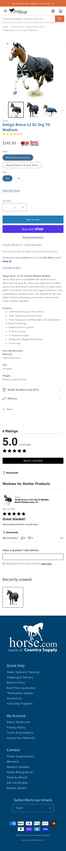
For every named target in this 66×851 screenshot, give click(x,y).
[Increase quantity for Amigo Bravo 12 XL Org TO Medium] (22, 207)
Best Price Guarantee (21, 688)
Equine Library (17, 788)
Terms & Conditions (20, 732)
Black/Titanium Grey (18, 157)
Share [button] (9, 409)
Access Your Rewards (21, 738)
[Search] (59, 18)
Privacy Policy (16, 727)
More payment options (33, 237)
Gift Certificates (17, 783)
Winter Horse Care (35, 26)
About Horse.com (18, 722)
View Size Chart (11, 190)
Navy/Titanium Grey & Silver (22, 165)
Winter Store (18, 26)
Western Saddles (18, 767)
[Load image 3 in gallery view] (50, 109)
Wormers (13, 761)
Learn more (46, 563)
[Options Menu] (61, 538)
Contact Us (14, 698)
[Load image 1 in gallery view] (16, 109)
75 (18, 178)
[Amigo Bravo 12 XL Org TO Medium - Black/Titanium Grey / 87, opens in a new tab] (8, 499)
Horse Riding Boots (20, 772)
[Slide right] (62, 110)
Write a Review (33, 460)
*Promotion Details (20, 693)
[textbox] (33, 557)
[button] (33, 390)
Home (5, 26)
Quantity (7, 200)
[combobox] (33, 18)
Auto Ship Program (20, 703)
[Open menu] (5, 11)
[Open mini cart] (60, 11)
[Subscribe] (50, 808)
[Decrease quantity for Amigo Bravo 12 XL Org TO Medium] (6, 207)
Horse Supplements (20, 756)
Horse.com (27, 835)
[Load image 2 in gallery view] (32, 109)
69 (7, 178)
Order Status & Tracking (23, 672)
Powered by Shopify (41, 835)
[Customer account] (53, 11)
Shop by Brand (17, 777)
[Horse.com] (18, 11)
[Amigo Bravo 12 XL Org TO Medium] (12, 597)
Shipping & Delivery (20, 677)
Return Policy (16, 682)
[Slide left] (3, 110)
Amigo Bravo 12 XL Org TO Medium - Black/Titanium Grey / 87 (32, 501)
